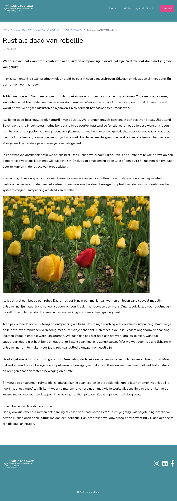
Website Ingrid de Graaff (138, 8)
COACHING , (20, 29)
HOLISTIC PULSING (72, 29)
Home (113, 8)
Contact (167, 8)
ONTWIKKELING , (36, 29)
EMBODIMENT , (54, 29)
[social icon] (156, 465)
